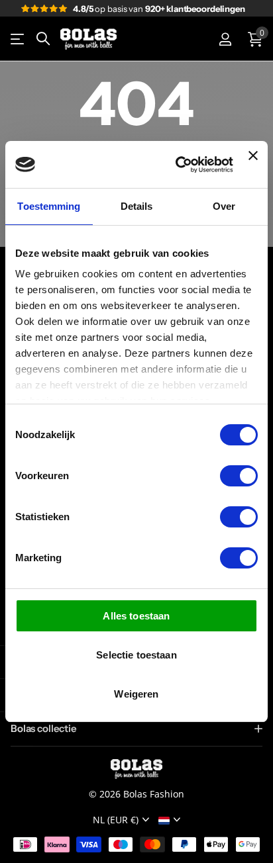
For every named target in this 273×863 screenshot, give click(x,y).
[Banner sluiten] (253, 164)
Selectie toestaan (136, 654)
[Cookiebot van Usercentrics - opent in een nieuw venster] (177, 164)
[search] (43, 39)
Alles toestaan (136, 615)
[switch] (239, 475)
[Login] (225, 39)
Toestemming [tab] (48, 206)
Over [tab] (224, 206)
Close (136, 729)
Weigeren (136, 694)
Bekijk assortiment (18, 39)
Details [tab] (137, 206)
